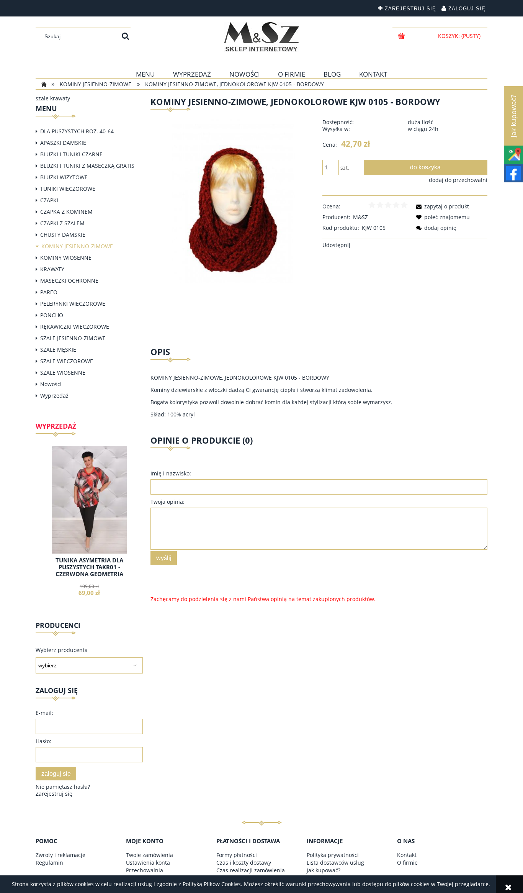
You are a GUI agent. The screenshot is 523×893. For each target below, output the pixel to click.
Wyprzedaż (54, 395)
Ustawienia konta (148, 862)
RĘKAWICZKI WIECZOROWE (74, 326)
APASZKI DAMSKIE (63, 142)
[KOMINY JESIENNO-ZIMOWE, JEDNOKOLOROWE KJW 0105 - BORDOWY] (232, 200)
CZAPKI (49, 200)
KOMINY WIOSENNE (66, 257)
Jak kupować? (323, 870)
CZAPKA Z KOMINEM (66, 211)
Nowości (51, 384)
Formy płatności (236, 855)
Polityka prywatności (333, 855)
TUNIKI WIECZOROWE (67, 188)
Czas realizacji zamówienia (250, 870)
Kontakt (407, 855)
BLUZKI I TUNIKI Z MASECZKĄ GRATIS (87, 165)
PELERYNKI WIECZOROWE (72, 303)
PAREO (48, 292)
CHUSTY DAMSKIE (62, 234)
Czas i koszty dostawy (243, 862)
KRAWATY (52, 269)
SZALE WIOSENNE (62, 372)
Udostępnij (336, 245)
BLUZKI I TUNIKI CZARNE (71, 154)
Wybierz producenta (62, 650)
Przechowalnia (144, 870)
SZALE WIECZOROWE (66, 361)
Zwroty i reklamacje (60, 855)
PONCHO (51, 315)
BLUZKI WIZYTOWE (64, 177)
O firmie (407, 862)
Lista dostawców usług (335, 862)
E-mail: (44, 712)
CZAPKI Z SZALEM (62, 223)
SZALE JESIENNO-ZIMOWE (73, 338)
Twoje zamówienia (149, 855)
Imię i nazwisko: (170, 473)
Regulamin (49, 862)
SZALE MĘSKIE (58, 349)
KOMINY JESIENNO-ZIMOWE (77, 246)
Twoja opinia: (167, 501)
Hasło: (43, 741)
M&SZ (360, 217)
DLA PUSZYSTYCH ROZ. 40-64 (77, 131)
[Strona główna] (261, 37)
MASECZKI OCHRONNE (69, 280)
